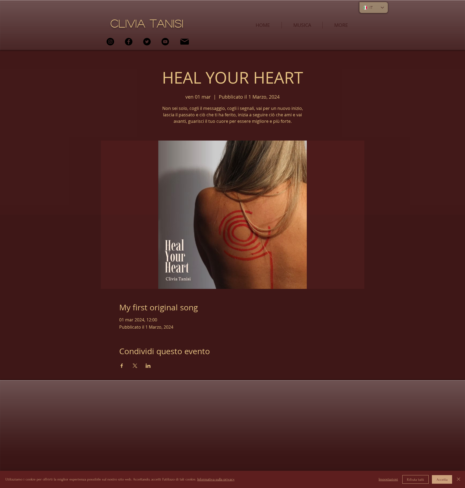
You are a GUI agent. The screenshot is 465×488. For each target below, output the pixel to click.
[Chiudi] (458, 479)
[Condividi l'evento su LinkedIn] (148, 366)
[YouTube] (165, 41)
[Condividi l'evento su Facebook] (121, 366)
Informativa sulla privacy (216, 479)
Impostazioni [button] (388, 479)
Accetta (442, 480)
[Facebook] (128, 41)
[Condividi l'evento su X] (135, 366)
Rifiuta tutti (415, 480)
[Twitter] (147, 41)
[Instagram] (110, 41)
